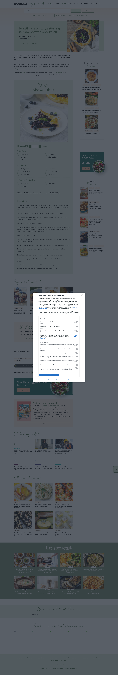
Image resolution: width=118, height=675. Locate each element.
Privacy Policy (67, 379)
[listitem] (59, 319)
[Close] (82, 295)
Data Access (59, 379)
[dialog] (59, 337)
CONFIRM (49, 374)
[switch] (76, 322)
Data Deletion (51, 379)
